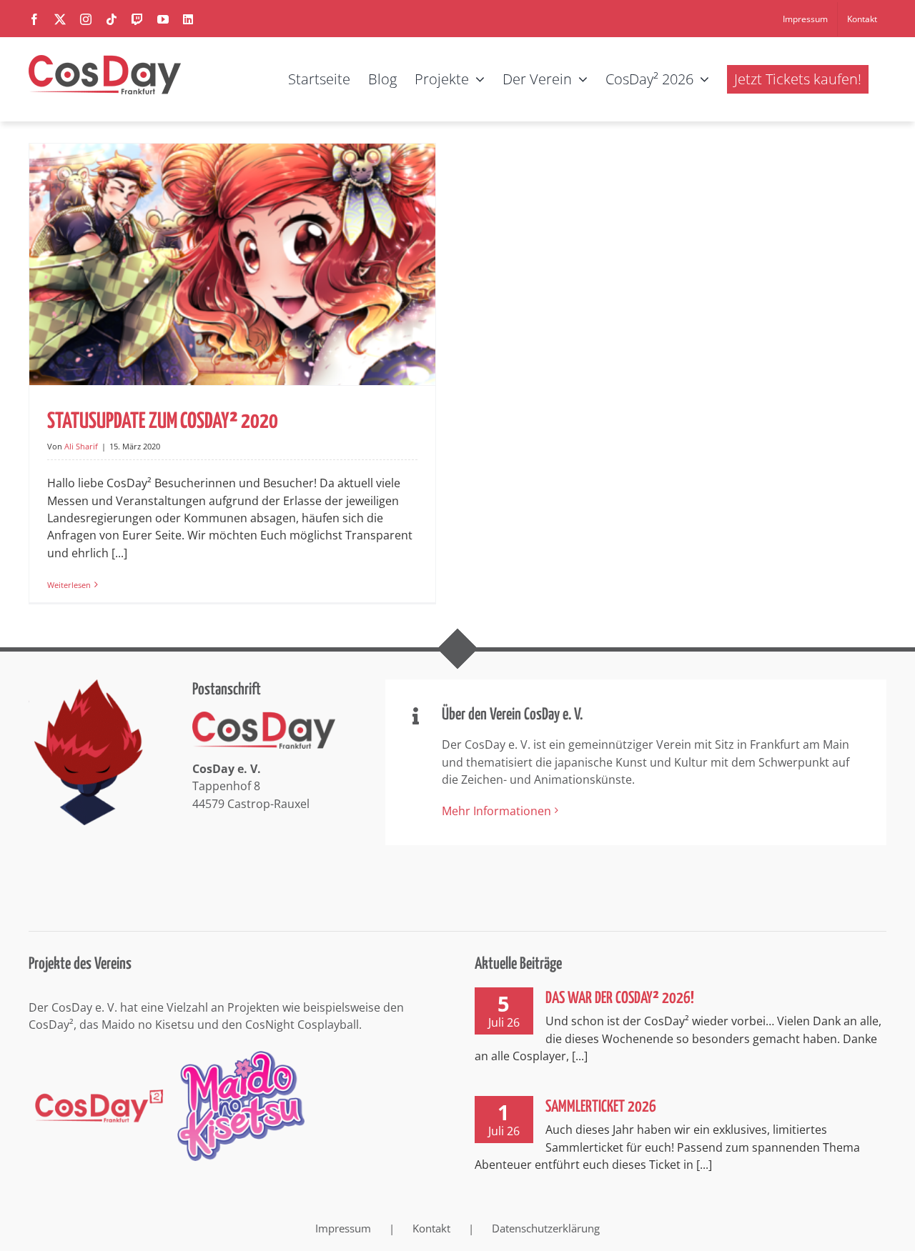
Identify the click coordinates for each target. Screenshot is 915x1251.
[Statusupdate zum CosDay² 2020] (232, 264)
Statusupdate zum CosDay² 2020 (162, 421)
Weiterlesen (69, 584)
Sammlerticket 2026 (600, 1107)
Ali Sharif (81, 446)
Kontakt (431, 1228)
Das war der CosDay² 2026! (619, 998)
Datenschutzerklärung (546, 1228)
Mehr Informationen (496, 811)
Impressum (343, 1228)
